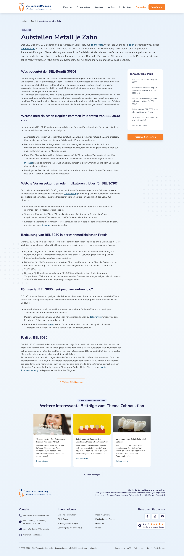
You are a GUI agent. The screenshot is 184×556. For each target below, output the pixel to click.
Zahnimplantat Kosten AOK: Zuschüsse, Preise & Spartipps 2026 (92, 440)
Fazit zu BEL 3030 (139, 125)
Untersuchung (71, 193)
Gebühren (99, 523)
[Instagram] (155, 516)
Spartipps (99, 7)
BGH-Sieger (63, 519)
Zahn (131, 44)
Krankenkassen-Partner (105, 519)
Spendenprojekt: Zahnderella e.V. (71, 528)
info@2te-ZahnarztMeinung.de (36, 529)
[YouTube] (162, 516)
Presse (98, 528)
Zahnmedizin (28, 48)
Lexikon (111, 7)
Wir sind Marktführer (67, 515)
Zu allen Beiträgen (92, 474)
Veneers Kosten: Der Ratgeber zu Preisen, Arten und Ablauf (50, 440)
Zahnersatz (97, 44)
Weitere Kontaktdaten (32, 535)
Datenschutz (139, 548)
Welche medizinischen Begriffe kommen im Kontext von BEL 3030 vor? (144, 90)
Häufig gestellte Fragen (68, 523)
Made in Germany (102, 515)
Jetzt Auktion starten (145, 136)
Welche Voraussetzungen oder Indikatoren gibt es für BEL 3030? (144, 101)
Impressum (120, 548)
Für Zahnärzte (125, 7)
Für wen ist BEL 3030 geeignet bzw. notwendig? (145, 118)
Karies (51, 324)
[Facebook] (147, 516)
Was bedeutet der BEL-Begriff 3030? (144, 81)
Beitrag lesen (42, 461)
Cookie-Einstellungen (156, 548)
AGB (129, 548)
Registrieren (157, 7)
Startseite (67, 7)
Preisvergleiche (83, 7)
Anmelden (141, 7)
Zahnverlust (95, 316)
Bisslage (45, 225)
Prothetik (28, 162)
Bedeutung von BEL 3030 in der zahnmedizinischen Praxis (145, 110)
